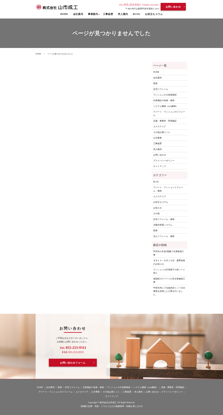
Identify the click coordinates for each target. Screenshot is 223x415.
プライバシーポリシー (163, 161)
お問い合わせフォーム (73, 362)
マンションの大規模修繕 (165, 95)
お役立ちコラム (154, 14)
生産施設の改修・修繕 (163, 100)
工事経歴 (108, 14)
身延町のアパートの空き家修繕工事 (169, 280)
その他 (156, 213)
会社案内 (78, 14)
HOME (64, 14)
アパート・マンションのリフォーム (169, 113)
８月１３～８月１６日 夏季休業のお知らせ (169, 262)
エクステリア (159, 126)
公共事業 (157, 138)
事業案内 (93, 14)
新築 (155, 83)
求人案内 (123, 14)
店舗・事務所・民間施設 (165, 121)
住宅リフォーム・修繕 (163, 219)
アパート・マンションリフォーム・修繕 (168, 189)
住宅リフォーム (160, 89)
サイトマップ (159, 166)
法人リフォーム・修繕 (163, 236)
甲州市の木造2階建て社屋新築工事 (168, 253)
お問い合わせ (173, 6)
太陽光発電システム (162, 225)
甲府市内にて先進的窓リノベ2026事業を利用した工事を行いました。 (169, 291)
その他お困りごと (161, 132)
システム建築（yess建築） (165, 106)
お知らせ (157, 208)
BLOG (136, 14)
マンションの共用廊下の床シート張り (169, 271)
